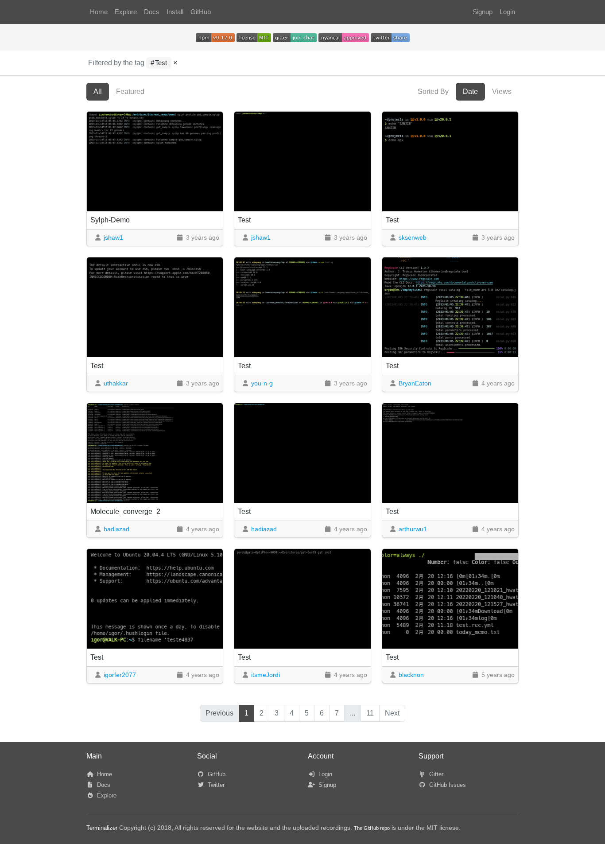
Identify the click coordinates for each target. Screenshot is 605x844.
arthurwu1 (413, 529)
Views (502, 91)
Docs (151, 12)
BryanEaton (415, 383)
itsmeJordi (265, 674)
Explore (126, 12)
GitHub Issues (446, 785)
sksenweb (413, 237)
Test (161, 62)
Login (507, 12)
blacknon (411, 674)
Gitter (435, 774)
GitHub (200, 12)
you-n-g (262, 383)
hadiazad (116, 529)
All (97, 91)
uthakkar (116, 383)
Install (175, 12)
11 (370, 713)
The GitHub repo (372, 828)
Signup (483, 12)
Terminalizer (101, 828)
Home (99, 12)
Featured (130, 91)
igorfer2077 (120, 674)
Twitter (215, 785)
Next (392, 713)
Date (470, 91)
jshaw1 (113, 237)
